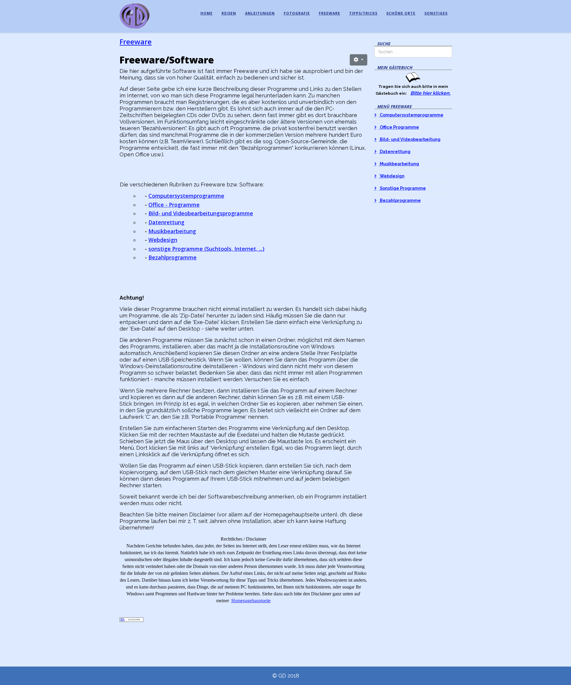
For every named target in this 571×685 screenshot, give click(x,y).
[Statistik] (243, 619)
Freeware (329, 13)
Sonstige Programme (402, 188)
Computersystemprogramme (186, 195)
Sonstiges (436, 13)
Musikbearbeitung (172, 231)
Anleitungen (260, 13)
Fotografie (297, 13)
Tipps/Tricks (363, 13)
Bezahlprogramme (172, 257)
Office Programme (399, 127)
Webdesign (162, 239)
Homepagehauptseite (251, 600)
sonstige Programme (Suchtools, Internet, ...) (206, 248)
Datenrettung (166, 222)
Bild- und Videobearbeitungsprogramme (200, 213)
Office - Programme (174, 204)
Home (206, 13)
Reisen (229, 13)
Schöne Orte (400, 13)
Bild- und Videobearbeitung (409, 139)
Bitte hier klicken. (430, 93)
